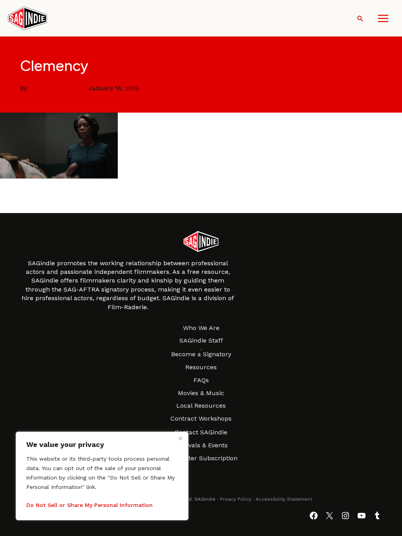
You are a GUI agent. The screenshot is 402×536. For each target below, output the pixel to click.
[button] (360, 18)
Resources (201, 367)
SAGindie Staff (201, 340)
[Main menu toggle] (383, 18)
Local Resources (201, 405)
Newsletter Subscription (201, 458)
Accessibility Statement (284, 499)
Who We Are (201, 328)
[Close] (180, 438)
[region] (102, 476)
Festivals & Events (201, 445)
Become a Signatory (201, 354)
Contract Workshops (201, 418)
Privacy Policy (235, 499)
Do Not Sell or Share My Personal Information (89, 505)
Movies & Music (201, 393)
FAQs (201, 380)
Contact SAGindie (201, 432)
